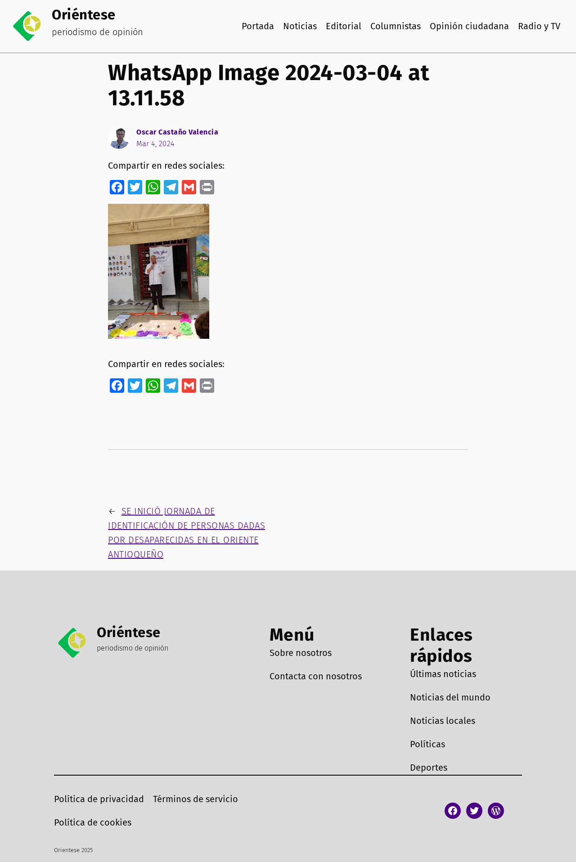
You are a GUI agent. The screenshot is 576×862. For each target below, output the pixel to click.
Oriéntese (84, 14)
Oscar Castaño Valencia (177, 132)
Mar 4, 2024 (155, 143)
